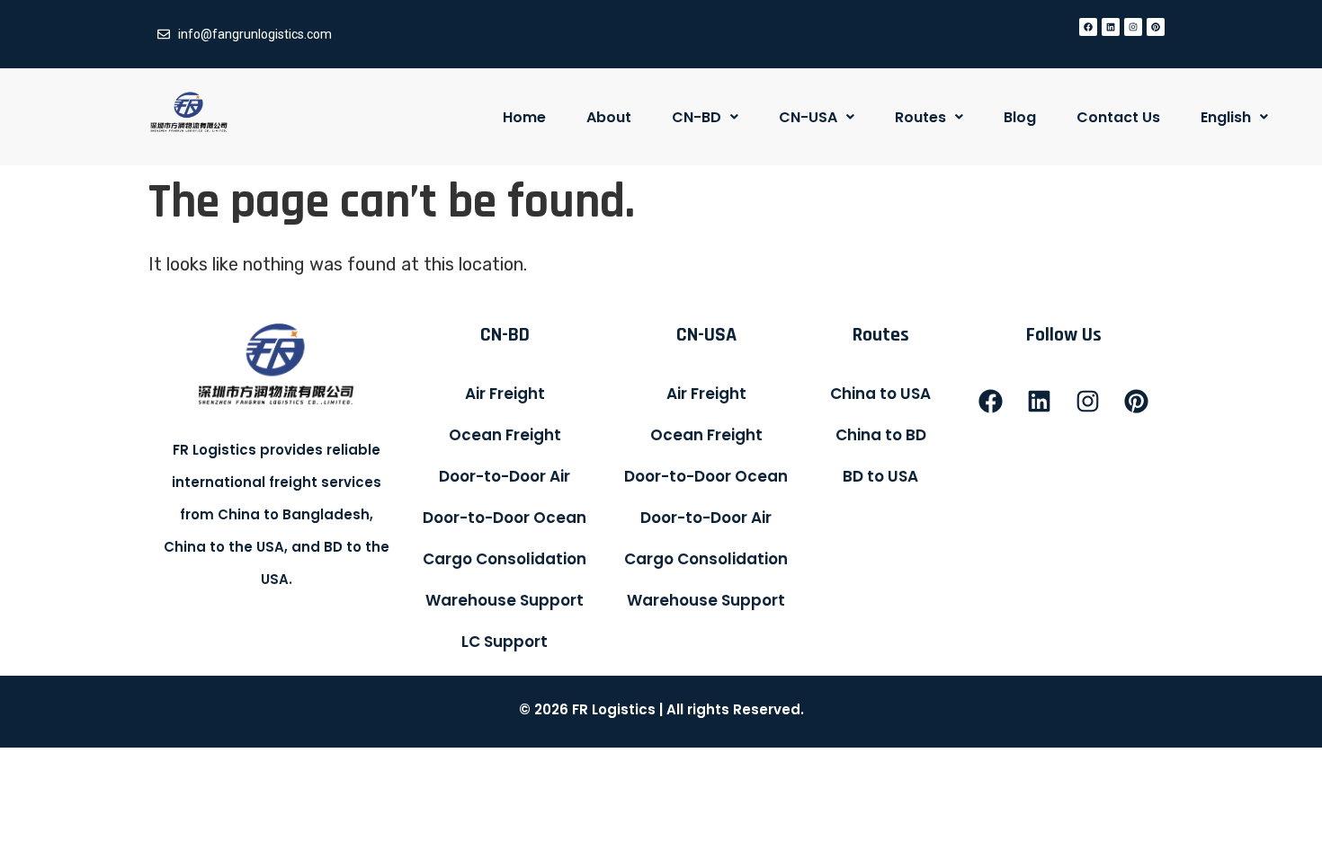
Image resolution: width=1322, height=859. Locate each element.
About (608, 117)
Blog (1020, 117)
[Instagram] (1133, 27)
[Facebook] (1088, 27)
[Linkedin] (1111, 27)
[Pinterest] (1156, 27)
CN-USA (808, 117)
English (1226, 117)
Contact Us (1118, 117)
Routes (920, 117)
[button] (705, 117)
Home (524, 117)
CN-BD (696, 117)
